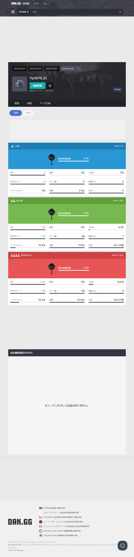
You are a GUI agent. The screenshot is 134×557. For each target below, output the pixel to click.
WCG (36, 3)
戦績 (29, 103)
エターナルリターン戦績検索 (61, 513)
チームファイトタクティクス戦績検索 (66, 526)
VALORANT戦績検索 (63, 517)
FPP (28, 113)
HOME (26, 3)
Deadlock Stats (60, 535)
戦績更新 (37, 85)
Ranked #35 (51, 69)
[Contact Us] (14, 545)
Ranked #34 (35, 69)
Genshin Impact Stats (62, 531)
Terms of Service (15, 550)
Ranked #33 (19, 69)
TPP (15, 113)
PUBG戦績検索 (54, 508)
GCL (45, 3)
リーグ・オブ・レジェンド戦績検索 (63, 522)
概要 (17, 103)
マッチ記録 (45, 103)
